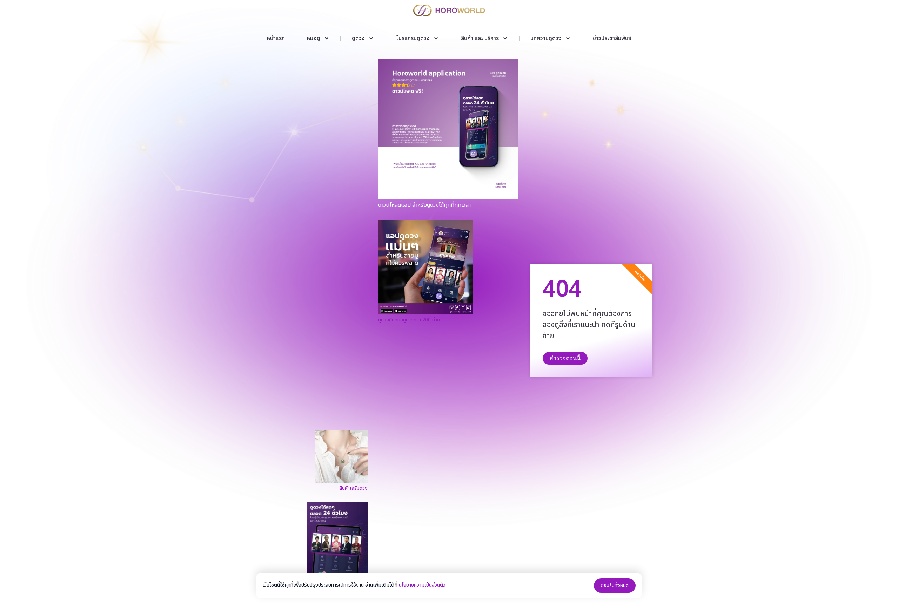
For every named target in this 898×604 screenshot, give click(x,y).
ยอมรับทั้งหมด (615, 585)
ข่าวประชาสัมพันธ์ (612, 38)
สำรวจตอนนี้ (565, 358)
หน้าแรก (276, 38)
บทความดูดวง (546, 38)
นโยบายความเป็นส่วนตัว (422, 585)
